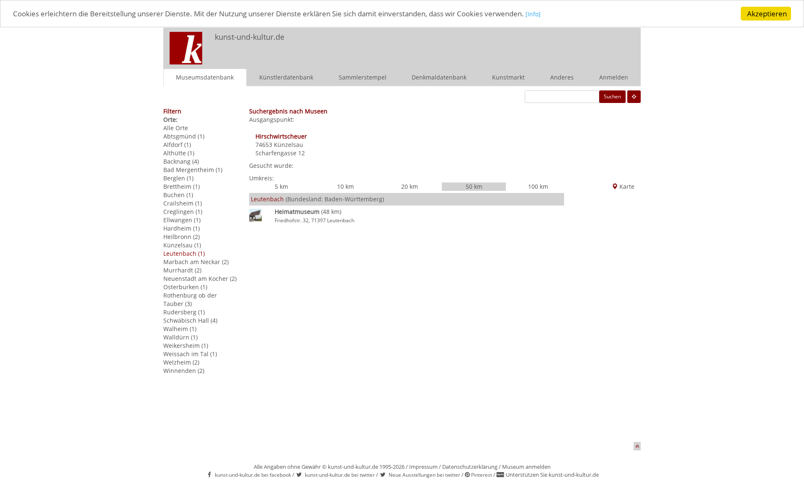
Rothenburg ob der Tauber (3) (190, 299)
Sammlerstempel (363, 77)
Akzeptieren (767, 13)
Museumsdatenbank (205, 77)
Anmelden (613, 77)
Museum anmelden (526, 466)
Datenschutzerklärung (469, 466)
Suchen (612, 96)
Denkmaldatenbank (439, 77)
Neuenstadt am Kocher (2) (200, 279)
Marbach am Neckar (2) (196, 262)
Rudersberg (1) (184, 312)
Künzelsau (288, 145)
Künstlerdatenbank (286, 77)
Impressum (423, 466)
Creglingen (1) (182, 212)
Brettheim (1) (181, 186)
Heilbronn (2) (181, 237)
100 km (538, 186)
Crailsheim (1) (182, 203)
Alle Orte (175, 128)
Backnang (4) (181, 161)
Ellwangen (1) (182, 220)
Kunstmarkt (508, 77)
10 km (345, 186)
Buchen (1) (178, 195)
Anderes (562, 77)
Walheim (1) (179, 329)
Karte (626, 186)
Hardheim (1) (181, 228)
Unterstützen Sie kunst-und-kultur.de (552, 474)
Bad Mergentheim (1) (192, 170)
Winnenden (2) (183, 371)
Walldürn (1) (180, 337)
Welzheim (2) (181, 362)
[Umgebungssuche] (634, 96)
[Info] (533, 14)
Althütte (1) (178, 153)
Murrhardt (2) (182, 270)
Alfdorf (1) (177, 145)
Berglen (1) (178, 178)
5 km (281, 186)
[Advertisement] (530, 44)
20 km (409, 186)
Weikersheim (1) (185, 345)
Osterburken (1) (185, 287)
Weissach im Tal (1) (190, 354)
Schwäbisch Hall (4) (190, 320)
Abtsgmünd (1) (183, 136)
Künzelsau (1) (182, 245)
